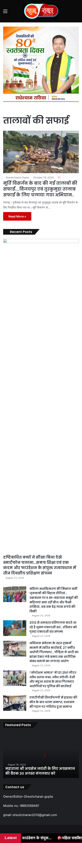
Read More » (17, 216)
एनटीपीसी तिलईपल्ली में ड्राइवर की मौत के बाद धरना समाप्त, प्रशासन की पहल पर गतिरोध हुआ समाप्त (53, 702)
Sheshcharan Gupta (17, 177)
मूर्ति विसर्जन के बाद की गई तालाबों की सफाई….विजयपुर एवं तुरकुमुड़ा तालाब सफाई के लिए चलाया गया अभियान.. (40, 189)
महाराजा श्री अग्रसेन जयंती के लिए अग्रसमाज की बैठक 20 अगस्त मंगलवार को (40, 771)
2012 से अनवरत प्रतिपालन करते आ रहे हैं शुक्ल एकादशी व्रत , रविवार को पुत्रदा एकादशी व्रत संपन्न (53, 627)
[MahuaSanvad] (41, 11)
